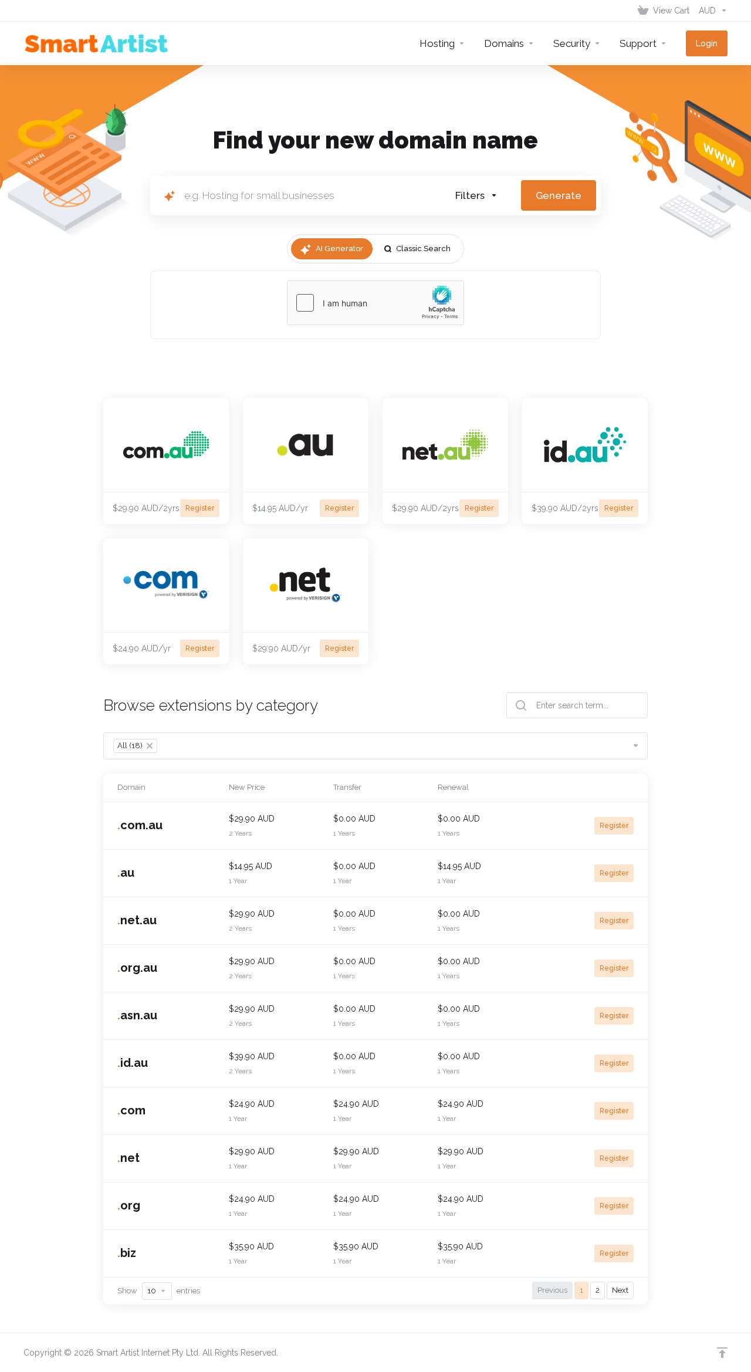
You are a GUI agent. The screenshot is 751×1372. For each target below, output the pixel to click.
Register (614, 826)
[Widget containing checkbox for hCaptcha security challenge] (375, 303)
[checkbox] (533, 265)
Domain (131, 787)
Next (620, 1290)
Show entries (158, 1290)
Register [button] (199, 508)
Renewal (453, 787)
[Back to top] (722, 1353)
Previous (552, 1290)
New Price (247, 787)
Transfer (347, 787)
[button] (476, 195)
